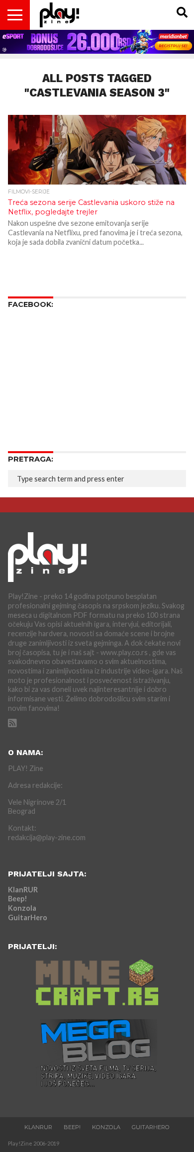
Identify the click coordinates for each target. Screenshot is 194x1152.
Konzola (22, 908)
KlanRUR (23, 889)
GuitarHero (27, 917)
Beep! (17, 898)
